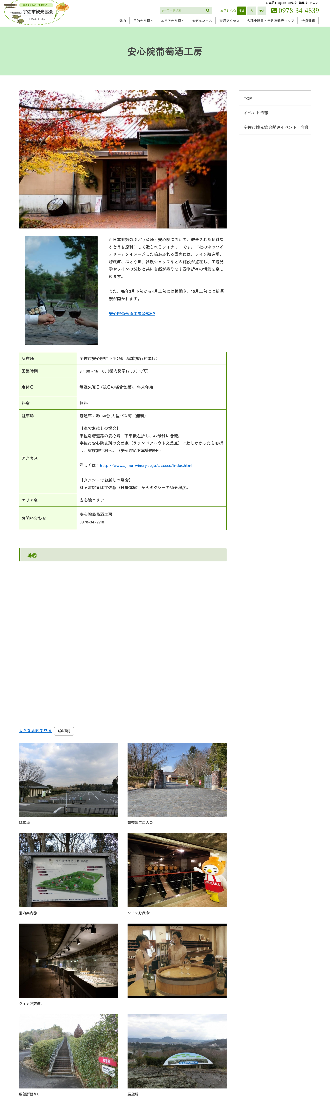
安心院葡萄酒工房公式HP (132, 313)
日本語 (270, 2)
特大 (262, 10)
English (281, 2)
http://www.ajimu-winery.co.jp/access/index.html (146, 465)
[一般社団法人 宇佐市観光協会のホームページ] (36, 25)
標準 (241, 10)
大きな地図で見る (35, 730)
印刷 (66, 730)
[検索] (208, 10)
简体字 (292, 2)
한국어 (314, 2)
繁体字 (303, 2)
